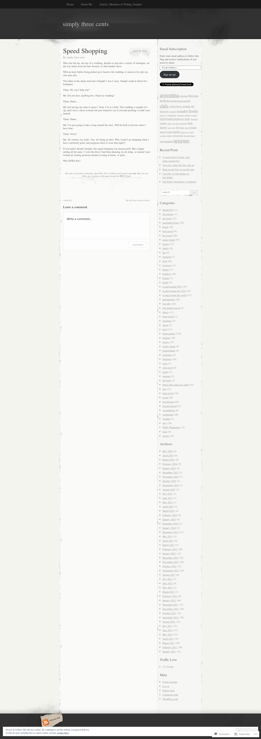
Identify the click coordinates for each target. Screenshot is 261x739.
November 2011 (170, 609)
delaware (164, 111)
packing (166, 337)
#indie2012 (168, 210)
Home (70, 4)
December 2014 (170, 523)
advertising (167, 214)
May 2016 (167, 451)
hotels (165, 282)
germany (194, 115)
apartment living (170, 222)
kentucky (194, 119)
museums (167, 320)
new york (171, 127)
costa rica (175, 106)
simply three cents (76, 57)
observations (168, 333)
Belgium (193, 96)
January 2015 (169, 519)
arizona (184, 96)
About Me (86, 4)
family (165, 248)
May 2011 (167, 634)
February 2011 (169, 647)
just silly (132, 173)
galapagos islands (183, 115)
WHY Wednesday (171, 427)
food (164, 261)
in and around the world (174, 295)
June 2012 (167, 583)
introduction (168, 299)
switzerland (177, 135)
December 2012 (170, 557)
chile (164, 106)
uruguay (182, 140)
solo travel (167, 367)
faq (164, 252)
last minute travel (171, 308)
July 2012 (167, 579)
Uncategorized (169, 406)
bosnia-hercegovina (180, 101)
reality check (168, 346)
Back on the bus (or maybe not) (178, 169)
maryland (176, 123)
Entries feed (168, 690)
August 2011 (168, 621)
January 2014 (169, 528)
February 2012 (169, 596)
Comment (137, 244)
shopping (167, 359)
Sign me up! (170, 74)
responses (167, 355)
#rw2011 (67, 200)
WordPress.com (170, 699)
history (165, 269)
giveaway (167, 265)
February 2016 (169, 464)
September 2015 (170, 485)
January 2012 (169, 600)
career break (168, 239)
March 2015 (168, 511)
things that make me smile (175, 384)
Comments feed (170, 694)
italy (187, 119)
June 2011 (167, 630)
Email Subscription (173, 48)
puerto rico (184, 132)
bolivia (164, 100)
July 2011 (167, 626)
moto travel (168, 316)
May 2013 (167, 536)
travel (165, 397)
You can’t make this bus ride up (178, 165)
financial (166, 256)
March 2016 (168, 459)
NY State (180, 127)
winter (165, 436)
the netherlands (189, 135)
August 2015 (168, 489)
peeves (165, 342)
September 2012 (170, 570)
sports (165, 372)
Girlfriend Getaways (172, 119)
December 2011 (170, 604)
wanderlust (167, 414)
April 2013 (167, 540)
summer (166, 376)
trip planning (166, 141)
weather (166, 418)
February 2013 (169, 549)
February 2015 (169, 515)
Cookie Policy (63, 732)
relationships (168, 350)
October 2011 (169, 613)
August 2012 (168, 574)
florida (193, 111)
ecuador (182, 111)
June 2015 (167, 498)
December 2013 (170, 532)
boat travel (167, 231)
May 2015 (167, 502)
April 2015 (167, 506)
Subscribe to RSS (51, 722)
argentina (169, 94)
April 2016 (167, 455)
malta (169, 123)
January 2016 (169, 468)
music (165, 325)
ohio (186, 127)
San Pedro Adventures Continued (179, 181)
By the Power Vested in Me (138, 200)
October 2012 (169, 566)
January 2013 (169, 553)
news (164, 329)
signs (164, 363)
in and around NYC (172, 286)
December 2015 (170, 472)
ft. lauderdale (171, 115)
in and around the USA (174, 291)
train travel (167, 393)
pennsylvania (166, 132)
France (162, 115)
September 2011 (170, 617)
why (138, 173)
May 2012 (167, 587)
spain (169, 135)
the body (166, 380)
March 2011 (168, 643)
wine (164, 431)
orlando (193, 127)
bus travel (167, 235)
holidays (166, 274)
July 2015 (167, 493)
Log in (165, 686)
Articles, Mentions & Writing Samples (120, 4)
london (163, 123)
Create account (169, 682)
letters (165, 312)
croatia (186, 106)
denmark (172, 111)
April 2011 (167, 638)
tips (164, 389)
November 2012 (170, 562)
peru (176, 131)
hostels (165, 278)
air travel (167, 218)
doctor (165, 244)
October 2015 (169, 481)
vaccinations (168, 410)
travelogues (168, 401)
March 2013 (168, 545)
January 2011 (169, 651)
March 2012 (168, 592)
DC (193, 106)
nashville (183, 123)
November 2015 (170, 476)
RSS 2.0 (123, 176)
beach (165, 227)
